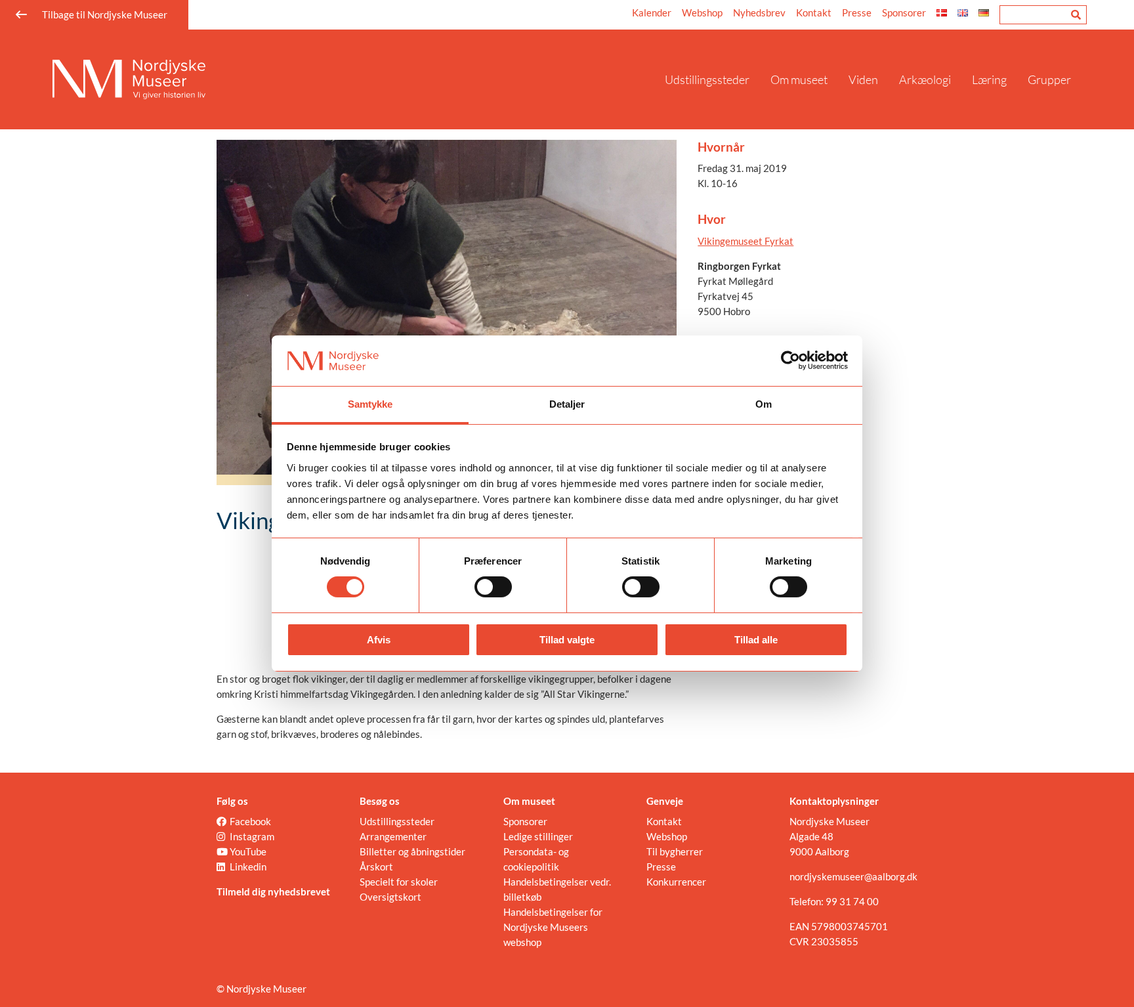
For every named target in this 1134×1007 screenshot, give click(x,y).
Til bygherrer (674, 851)
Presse (857, 12)
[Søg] (1076, 15)
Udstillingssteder (707, 79)
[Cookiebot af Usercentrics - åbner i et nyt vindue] (790, 360)
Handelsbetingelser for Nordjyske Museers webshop (552, 927)
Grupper (1049, 79)
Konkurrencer (676, 882)
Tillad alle (756, 639)
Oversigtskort (390, 897)
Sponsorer (904, 12)
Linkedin (248, 866)
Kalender (651, 12)
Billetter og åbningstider (412, 851)
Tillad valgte (567, 639)
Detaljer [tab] (567, 404)
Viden (863, 79)
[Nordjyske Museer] (353, 79)
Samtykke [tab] (370, 404)
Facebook (250, 821)
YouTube (248, 851)
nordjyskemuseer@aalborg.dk (853, 876)
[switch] (493, 586)
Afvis (378, 639)
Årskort (376, 866)
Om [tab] (763, 404)
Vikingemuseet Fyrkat (745, 241)
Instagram (252, 836)
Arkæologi (925, 79)
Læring (989, 79)
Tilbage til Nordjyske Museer (104, 14)
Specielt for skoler (399, 882)
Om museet (799, 79)
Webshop (702, 12)
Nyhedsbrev (759, 12)
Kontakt (813, 12)
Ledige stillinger (538, 836)
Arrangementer (393, 836)
